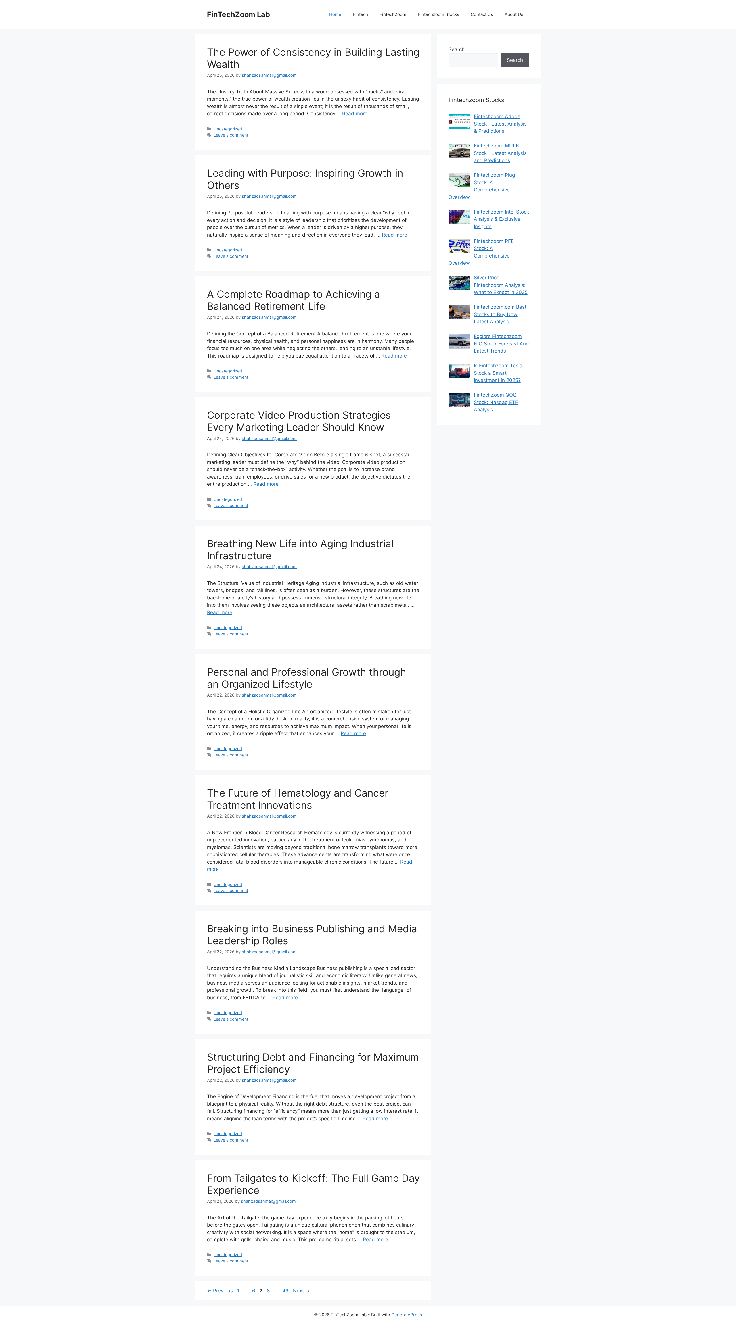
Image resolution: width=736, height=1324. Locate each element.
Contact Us (482, 14)
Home (335, 14)
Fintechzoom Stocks (438, 14)
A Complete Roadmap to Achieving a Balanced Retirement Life (293, 300)
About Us (514, 14)
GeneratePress (406, 1314)
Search (456, 49)
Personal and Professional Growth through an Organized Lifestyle (306, 678)
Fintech (360, 14)
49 (286, 1291)
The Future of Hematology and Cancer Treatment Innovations (297, 799)
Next (301, 1291)
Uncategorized (228, 128)
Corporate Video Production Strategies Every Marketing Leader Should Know (299, 421)
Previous (220, 1291)
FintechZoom (392, 14)
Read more (354, 113)
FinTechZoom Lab (238, 14)
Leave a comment (231, 134)
